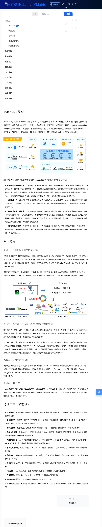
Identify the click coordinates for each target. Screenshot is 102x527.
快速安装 (11, 31)
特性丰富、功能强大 (16, 404)
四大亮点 (9, 241)
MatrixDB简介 (14, 26)
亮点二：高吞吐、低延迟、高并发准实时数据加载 (28, 324)
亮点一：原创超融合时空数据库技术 (21, 250)
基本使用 (11, 36)
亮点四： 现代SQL (12, 383)
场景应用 (8, 93)
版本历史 (8, 98)
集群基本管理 (13, 46)
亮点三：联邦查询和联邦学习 (18, 359)
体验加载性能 (13, 41)
